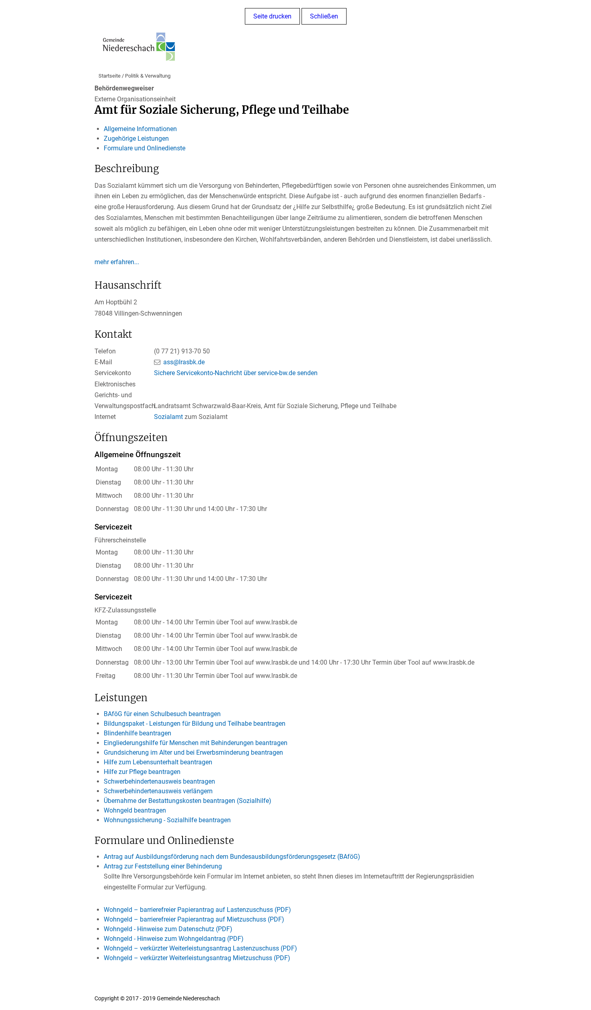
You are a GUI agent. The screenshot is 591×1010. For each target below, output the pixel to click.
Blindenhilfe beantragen (137, 733)
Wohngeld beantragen (135, 810)
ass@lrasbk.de (184, 362)
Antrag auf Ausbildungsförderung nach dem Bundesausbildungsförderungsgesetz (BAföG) (232, 856)
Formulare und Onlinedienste (144, 148)
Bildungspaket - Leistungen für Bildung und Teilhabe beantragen (194, 723)
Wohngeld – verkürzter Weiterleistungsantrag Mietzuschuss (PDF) (197, 958)
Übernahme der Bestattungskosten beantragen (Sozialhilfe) (187, 801)
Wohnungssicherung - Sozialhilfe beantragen (167, 820)
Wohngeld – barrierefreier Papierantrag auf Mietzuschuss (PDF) (194, 919)
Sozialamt (168, 417)
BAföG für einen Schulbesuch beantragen (162, 714)
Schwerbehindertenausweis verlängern (158, 791)
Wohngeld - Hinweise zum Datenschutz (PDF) (168, 929)
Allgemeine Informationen (140, 129)
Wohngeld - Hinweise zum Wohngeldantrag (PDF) (174, 938)
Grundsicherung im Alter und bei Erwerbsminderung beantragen (193, 752)
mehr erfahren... (116, 262)
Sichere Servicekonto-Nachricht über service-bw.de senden (236, 373)
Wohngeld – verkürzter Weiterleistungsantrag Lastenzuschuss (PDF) (200, 948)
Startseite (109, 76)
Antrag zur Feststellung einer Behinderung (163, 866)
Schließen (324, 16)
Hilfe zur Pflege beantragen (142, 772)
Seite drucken (272, 16)
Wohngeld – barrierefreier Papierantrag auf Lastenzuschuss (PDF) (197, 910)
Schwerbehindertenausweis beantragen (159, 781)
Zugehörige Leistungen (136, 138)
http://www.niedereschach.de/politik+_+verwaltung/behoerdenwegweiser (313, 998)
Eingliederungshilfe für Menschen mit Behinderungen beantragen (195, 743)
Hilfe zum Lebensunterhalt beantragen (158, 762)
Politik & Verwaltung (147, 76)
